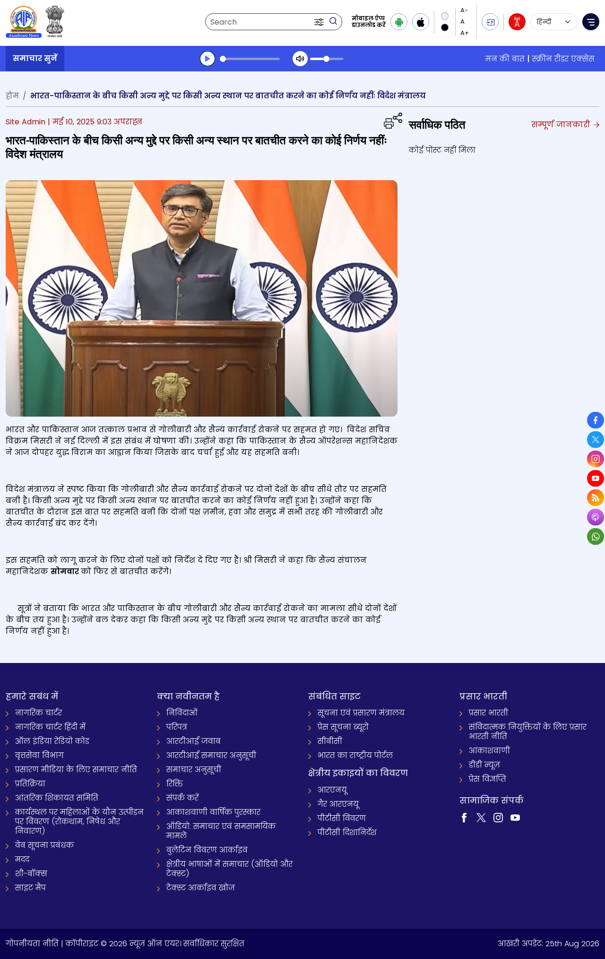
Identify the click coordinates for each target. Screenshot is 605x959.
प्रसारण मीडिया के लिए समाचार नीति (76, 769)
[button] (320, 21)
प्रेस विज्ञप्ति (487, 779)
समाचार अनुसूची (193, 769)
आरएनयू (332, 790)
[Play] (207, 58)
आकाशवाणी (489, 750)
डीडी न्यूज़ (484, 764)
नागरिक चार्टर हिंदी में (50, 727)
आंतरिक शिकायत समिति (56, 798)
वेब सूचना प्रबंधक (44, 845)
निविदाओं (182, 712)
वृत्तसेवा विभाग (39, 755)
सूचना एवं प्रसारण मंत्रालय (361, 712)
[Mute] (300, 58)
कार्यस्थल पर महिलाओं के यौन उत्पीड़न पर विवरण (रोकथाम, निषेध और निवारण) (79, 822)
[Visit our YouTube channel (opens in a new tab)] (515, 817)
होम (12, 95)
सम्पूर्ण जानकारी (561, 124)
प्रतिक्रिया (30, 783)
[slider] (250, 58)
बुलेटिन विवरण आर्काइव (207, 850)
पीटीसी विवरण (342, 818)
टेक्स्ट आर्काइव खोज (200, 887)
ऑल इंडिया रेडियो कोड (52, 741)
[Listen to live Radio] (517, 21)
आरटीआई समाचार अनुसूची (211, 755)
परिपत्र (176, 727)
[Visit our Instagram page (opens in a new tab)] (498, 817)
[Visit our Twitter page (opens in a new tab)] (481, 817)
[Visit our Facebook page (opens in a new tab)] (464, 817)
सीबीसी (330, 741)
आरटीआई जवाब (193, 741)
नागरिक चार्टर (38, 712)
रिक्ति (174, 783)
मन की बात (505, 58)
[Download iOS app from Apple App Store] (420, 21)
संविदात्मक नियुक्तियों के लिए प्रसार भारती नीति (528, 732)
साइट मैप (30, 887)
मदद (22, 859)
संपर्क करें (182, 798)
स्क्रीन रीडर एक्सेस (563, 58)
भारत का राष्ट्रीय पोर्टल (355, 755)
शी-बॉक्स (31, 873)
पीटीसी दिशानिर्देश (347, 832)
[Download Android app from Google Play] (398, 21)
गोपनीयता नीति (32, 943)
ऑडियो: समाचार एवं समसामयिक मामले (221, 831)
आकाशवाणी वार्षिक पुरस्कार (213, 812)
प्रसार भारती (488, 712)
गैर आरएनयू (338, 804)
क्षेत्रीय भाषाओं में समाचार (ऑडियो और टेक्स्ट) (229, 869)
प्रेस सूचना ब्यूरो (343, 727)
